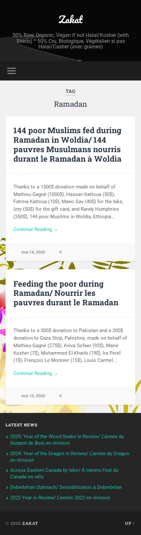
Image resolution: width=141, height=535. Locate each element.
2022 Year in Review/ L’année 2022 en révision (60, 498)
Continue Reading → (35, 229)
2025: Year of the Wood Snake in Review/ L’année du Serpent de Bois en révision (67, 440)
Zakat (71, 19)
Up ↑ (130, 523)
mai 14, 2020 (33, 252)
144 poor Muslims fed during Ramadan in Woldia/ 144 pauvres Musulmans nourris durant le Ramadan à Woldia (67, 144)
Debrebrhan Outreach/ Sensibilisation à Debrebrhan (66, 487)
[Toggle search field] (130, 70)
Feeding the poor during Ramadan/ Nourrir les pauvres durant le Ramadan (65, 293)
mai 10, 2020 (33, 395)
